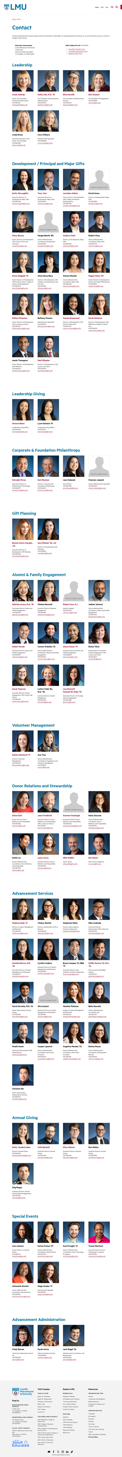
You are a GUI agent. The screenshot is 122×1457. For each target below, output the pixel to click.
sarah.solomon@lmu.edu (96, 330)
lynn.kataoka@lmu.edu (45, 431)
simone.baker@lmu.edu (20, 431)
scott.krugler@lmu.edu (70, 1256)
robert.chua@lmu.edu (95, 246)
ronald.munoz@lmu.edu (96, 1157)
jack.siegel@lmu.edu (69, 1359)
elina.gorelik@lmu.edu (70, 105)
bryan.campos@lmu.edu (71, 974)
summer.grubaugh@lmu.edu (72, 826)
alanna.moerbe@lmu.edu (71, 286)
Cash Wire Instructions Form (78, 51)
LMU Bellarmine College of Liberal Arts (46, 1420)
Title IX (90, 1432)
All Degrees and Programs (71, 1399)
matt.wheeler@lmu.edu (45, 371)
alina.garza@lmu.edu (44, 288)
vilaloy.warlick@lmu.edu (45, 933)
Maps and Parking (68, 1430)
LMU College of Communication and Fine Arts (48, 1429)
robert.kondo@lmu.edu (19, 657)
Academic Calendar (69, 1396)
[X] (58, 1451)
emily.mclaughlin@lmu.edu (21, 203)
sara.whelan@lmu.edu (45, 553)
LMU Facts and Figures (70, 1422)
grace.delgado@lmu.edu (20, 288)
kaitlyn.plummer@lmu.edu (20, 328)
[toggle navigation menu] (112, 7)
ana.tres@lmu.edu (43, 767)
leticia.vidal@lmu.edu (44, 702)
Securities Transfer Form (77, 49)
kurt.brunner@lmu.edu (45, 490)
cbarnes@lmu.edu (18, 1359)
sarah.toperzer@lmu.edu (20, 701)
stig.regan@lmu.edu (18, 1198)
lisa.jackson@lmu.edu (19, 1256)
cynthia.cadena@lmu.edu (46, 973)
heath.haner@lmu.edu (19, 1054)
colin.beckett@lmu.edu (45, 1157)
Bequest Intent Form (75, 53)
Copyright (91, 1413)
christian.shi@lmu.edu (19, 1099)
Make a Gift (41, 1404)
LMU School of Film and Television (45, 1443)
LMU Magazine (67, 1425)
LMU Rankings (67, 1427)
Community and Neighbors (96, 1399)
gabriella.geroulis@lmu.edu (97, 1016)
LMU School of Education (46, 1440)
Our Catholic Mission (69, 1404)
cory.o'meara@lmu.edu (45, 143)
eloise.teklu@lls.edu (94, 659)
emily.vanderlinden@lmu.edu (21, 1155)
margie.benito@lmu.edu (45, 246)
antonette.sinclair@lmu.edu (21, 1296)
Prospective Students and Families (96, 1405)
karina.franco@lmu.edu (45, 1256)
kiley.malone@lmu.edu (70, 1157)
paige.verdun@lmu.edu (45, 1294)
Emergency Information (45, 1401)
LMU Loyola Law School (45, 1437)
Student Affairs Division (70, 1406)
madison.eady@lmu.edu (20, 933)
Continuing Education (70, 1401)
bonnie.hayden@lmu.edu (20, 556)
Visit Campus (42, 1409)
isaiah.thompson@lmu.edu (21, 371)
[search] (116, 7)
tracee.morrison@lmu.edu (96, 1256)
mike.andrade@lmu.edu (96, 933)
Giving (13, 19)
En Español (91, 1416)
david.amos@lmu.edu (95, 203)
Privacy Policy (93, 1437)
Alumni (90, 1396)
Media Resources (93, 1401)
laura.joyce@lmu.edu (44, 868)
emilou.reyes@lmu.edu (95, 1059)
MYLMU (91, 1421)
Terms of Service (93, 1426)
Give (107, 7)
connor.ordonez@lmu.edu (46, 659)
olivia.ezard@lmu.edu (45, 1016)
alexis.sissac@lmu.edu (70, 657)
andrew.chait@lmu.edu (70, 246)
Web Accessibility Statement (97, 1434)
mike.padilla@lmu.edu (70, 864)
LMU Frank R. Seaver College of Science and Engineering (48, 1433)
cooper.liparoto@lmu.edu (46, 1059)
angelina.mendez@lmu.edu (72, 1059)
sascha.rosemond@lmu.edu (72, 328)
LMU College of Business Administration (45, 1425)
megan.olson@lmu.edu (95, 286)
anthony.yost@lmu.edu (45, 203)
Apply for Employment (45, 1399)
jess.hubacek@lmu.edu (70, 488)
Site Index (91, 1424)
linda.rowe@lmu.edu (19, 145)
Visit (102, 7)
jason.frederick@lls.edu (45, 828)
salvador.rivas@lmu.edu (20, 490)
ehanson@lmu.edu (94, 103)
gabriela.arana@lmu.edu (20, 614)
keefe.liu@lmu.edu (18, 870)
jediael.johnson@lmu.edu (96, 617)
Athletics (66, 1417)
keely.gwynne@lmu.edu (96, 828)
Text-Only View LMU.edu (96, 1429)
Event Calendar (68, 1419)
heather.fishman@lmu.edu (71, 1016)
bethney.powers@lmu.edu (46, 326)
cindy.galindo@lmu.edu (19, 105)
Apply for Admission (44, 1396)
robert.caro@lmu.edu (70, 612)
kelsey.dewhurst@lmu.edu (20, 765)
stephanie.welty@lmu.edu (71, 931)
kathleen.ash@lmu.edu (45, 105)
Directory (91, 1419)
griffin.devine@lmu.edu (96, 976)
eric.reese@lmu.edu (94, 864)
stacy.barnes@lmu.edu (19, 246)
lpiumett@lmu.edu (69, 702)
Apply (97, 7)
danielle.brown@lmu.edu (20, 976)
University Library (68, 1409)
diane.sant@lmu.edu (19, 826)
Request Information (44, 1406)
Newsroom (66, 1432)
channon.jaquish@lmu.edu (97, 488)
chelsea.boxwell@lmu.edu (46, 614)
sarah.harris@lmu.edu (45, 1357)
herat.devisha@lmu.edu (20, 1016)
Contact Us (41, 1412)
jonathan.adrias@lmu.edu (71, 205)
